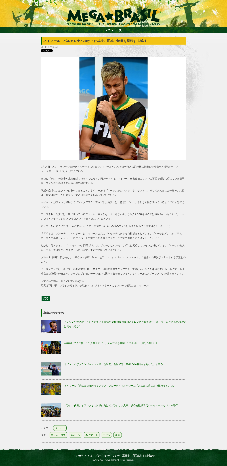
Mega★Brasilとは (82, 455)
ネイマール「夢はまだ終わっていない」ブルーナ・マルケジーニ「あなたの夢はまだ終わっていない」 (121, 385)
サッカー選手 (58, 435)
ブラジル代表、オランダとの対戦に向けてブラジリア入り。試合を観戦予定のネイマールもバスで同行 (121, 405)
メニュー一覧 (113, 30)
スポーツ (75, 435)
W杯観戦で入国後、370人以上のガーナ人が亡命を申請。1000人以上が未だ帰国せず (111, 343)
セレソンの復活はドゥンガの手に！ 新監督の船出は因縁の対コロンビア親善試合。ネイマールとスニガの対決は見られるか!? (125, 324)
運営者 (126, 455)
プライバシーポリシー (107, 455)
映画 (117, 435)
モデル (106, 435)
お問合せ (150, 455)
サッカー (60, 428)
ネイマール (91, 435)
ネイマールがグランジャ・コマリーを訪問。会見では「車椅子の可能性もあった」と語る (113, 364)
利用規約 (137, 455)
